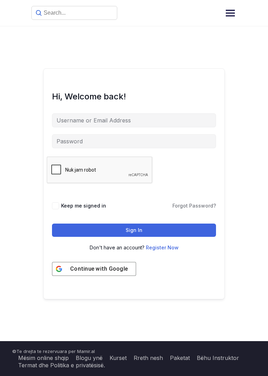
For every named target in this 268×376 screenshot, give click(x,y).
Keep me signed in (83, 206)
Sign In (134, 230)
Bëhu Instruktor (218, 357)
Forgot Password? (194, 206)
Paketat (180, 357)
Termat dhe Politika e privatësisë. (61, 365)
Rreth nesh (148, 357)
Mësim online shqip (43, 357)
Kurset (118, 357)
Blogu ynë (89, 357)
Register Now (162, 247)
